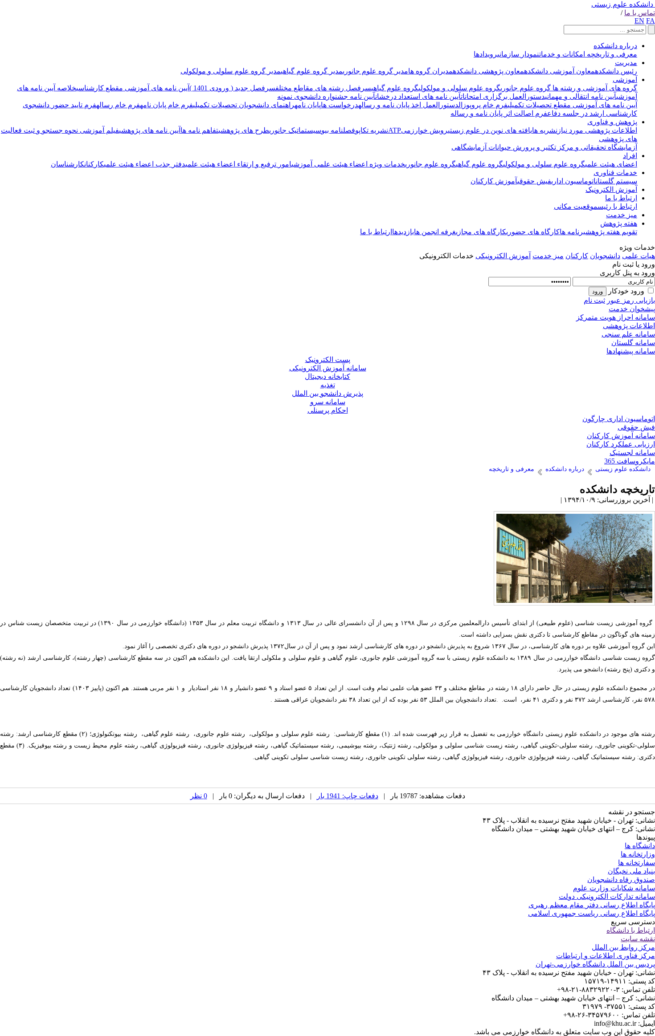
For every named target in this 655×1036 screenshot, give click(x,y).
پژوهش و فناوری (612, 122)
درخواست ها (339, 105)
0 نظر (198, 796)
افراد (630, 155)
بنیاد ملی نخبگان (631, 871)
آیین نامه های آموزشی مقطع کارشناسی (132, 88)
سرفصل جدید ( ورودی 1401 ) (232, 88)
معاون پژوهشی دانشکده (488, 71)
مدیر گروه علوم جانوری (375, 71)
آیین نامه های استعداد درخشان (418, 96)
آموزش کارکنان (494, 181)
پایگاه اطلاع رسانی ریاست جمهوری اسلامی (591, 913)
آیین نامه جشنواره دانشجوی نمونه (326, 96)
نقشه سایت (638, 939)
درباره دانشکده (615, 45)
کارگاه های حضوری (533, 232)
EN (639, 20)
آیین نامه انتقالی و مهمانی (580, 96)
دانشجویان (605, 256)
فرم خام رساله (118, 105)
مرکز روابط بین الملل (623, 947)
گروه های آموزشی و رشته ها (594, 88)
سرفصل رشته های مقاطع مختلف (323, 88)
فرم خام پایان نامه (166, 105)
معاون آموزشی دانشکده (559, 71)
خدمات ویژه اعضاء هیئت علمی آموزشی (348, 164)
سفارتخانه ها (636, 862)
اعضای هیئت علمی (611, 164)
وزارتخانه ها (638, 854)
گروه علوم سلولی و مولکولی (459, 88)
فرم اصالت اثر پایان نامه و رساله (498, 113)
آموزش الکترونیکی (503, 256)
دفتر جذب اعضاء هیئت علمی (144, 164)
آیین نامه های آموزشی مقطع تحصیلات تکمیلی (572, 105)
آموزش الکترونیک (611, 189)
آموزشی (625, 79)
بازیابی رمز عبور (631, 300)
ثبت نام (594, 300)
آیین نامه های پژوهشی (149, 130)
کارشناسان (67, 164)
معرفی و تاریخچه (611, 54)
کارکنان (94, 164)
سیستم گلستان (616, 181)
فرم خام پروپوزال (483, 105)
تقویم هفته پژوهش (611, 232)
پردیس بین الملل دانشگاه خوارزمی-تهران (595, 964)
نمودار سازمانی (518, 54)
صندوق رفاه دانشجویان (621, 879)
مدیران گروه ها (430, 71)
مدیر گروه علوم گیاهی (312, 71)
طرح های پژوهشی (243, 130)
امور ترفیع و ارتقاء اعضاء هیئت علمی (238, 164)
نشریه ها (544, 130)
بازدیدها (403, 232)
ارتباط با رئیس (617, 206)
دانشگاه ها (640, 845)
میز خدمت (621, 215)
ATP (394, 130)
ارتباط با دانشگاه (630, 930)
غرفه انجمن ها (435, 232)
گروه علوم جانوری (525, 88)
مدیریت (626, 62)
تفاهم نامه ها (199, 130)
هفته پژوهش (618, 223)
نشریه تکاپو (371, 130)
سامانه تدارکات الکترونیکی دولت (607, 896)
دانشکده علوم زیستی (622, 4)
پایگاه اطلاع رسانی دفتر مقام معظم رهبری (591, 905)
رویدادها (485, 54)
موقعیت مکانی (576, 206)
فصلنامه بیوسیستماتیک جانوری (312, 130)
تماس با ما (639, 12)
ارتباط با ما (621, 198)
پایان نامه (308, 105)
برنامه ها (572, 232)
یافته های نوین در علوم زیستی (490, 130)
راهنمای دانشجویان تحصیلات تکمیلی (244, 105)
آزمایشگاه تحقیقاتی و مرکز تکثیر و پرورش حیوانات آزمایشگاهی (544, 147)
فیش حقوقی (534, 181)
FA (650, 20)
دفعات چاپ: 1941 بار (347, 796)
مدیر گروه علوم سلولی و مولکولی (230, 71)
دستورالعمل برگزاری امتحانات (503, 96)
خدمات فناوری (615, 172)
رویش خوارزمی (424, 130)
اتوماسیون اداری (573, 181)
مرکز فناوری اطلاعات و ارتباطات (605, 955)
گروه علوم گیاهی (394, 88)
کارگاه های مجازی (481, 232)
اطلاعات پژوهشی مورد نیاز (597, 130)
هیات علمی (638, 256)
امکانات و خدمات (562, 54)
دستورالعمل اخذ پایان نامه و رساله (408, 105)
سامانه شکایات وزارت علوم (614, 888)
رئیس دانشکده (616, 71)
